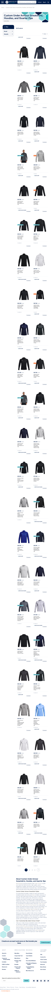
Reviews (4, 969)
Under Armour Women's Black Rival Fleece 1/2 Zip (37, 410)
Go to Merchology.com (5, 990)
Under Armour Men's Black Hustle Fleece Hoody (20, 64)
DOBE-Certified (6, 964)
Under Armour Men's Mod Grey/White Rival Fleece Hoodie (20, 583)
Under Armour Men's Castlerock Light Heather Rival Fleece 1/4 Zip (20, 514)
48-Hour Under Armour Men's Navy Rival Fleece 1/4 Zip (37, 583)
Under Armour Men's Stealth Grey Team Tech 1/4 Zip (20, 168)
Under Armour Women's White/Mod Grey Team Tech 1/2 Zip (20, 757)
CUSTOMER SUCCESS (43, 950)
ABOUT (4, 950)
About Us (4, 953)
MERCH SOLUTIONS (20, 950)
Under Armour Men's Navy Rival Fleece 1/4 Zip (20, 445)
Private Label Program (18, 967)
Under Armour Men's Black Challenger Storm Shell (36, 203)
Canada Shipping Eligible (30, 967)
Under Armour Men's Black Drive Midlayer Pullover (36, 756)
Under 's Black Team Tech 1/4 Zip (31, 904)
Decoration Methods (31, 960)
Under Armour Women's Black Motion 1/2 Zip (20, 859)
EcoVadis (4, 961)
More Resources (30, 970)
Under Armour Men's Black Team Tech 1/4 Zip (36, 99)
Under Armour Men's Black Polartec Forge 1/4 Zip (37, 376)
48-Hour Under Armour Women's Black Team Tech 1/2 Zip (20, 480)
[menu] (7, 961)
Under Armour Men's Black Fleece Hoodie (20, 652)
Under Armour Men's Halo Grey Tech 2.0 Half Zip (37, 272)
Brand (5, 31)
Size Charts (44, 969)
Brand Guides (29, 953)
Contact (40, 2)
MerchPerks (44, 967)
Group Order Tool (19, 955)
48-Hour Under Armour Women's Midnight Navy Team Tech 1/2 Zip (37, 654)
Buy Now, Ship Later (18, 961)
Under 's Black (30, 908)
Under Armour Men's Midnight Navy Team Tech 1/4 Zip (37, 134)
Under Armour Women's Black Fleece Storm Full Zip (37, 480)
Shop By (6, 34)
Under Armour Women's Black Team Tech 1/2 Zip (20, 134)
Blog (27, 958)
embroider (22, 925)
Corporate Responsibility (6, 959)
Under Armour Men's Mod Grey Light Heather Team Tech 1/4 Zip (37, 791)
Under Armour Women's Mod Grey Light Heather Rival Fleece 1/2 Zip (36, 445)
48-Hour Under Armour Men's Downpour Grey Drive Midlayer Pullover (20, 618)
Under (38, 883)
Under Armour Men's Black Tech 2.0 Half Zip (20, 272)
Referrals (43, 964)
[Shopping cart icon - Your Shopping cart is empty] (48, 3)
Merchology (19, 883)
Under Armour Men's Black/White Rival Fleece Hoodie (36, 237)
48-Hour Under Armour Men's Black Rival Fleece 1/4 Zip (20, 307)
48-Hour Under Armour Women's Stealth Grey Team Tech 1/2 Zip (37, 687)
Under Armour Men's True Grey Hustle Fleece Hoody (37, 168)
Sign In (44, 2)
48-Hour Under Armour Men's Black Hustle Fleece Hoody (37, 514)
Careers (4, 955)
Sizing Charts (3, 987)
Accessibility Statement (31, 987)
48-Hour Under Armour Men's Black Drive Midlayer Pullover (20, 687)
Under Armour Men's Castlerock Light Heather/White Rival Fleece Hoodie (20, 723)
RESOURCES (29, 950)
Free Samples (44, 962)
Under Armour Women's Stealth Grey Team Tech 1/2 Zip (37, 341)
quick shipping (38, 930)
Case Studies (29, 955)
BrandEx (17, 964)
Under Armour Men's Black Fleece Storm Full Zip (20, 376)
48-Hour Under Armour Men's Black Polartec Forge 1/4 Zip (20, 791)
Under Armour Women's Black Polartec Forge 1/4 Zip (37, 826)
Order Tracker (44, 959)
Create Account (45, 942)
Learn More (6, 20)
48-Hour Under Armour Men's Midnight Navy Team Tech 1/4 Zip (37, 549)
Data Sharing (22, 987)
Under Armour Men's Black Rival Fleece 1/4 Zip (20, 203)
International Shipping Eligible (31, 964)
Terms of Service (10, 987)
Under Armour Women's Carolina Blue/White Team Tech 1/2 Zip (36, 723)
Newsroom (5, 966)
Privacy (16, 987)
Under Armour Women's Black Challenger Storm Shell (37, 307)
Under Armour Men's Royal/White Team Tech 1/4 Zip (20, 549)
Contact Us (44, 957)
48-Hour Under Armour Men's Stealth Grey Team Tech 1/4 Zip (20, 410)
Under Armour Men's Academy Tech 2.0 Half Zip (37, 64)
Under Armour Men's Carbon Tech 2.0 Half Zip (20, 99)
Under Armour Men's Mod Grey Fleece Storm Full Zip (37, 618)
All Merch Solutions (18, 971)
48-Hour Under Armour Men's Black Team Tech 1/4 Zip (20, 237)
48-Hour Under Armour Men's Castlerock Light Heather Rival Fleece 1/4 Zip (20, 826)
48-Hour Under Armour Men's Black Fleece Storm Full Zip (37, 860)
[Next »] (38, 872)
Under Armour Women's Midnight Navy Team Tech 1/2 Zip (20, 341)
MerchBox (17, 953)
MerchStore (18, 958)
